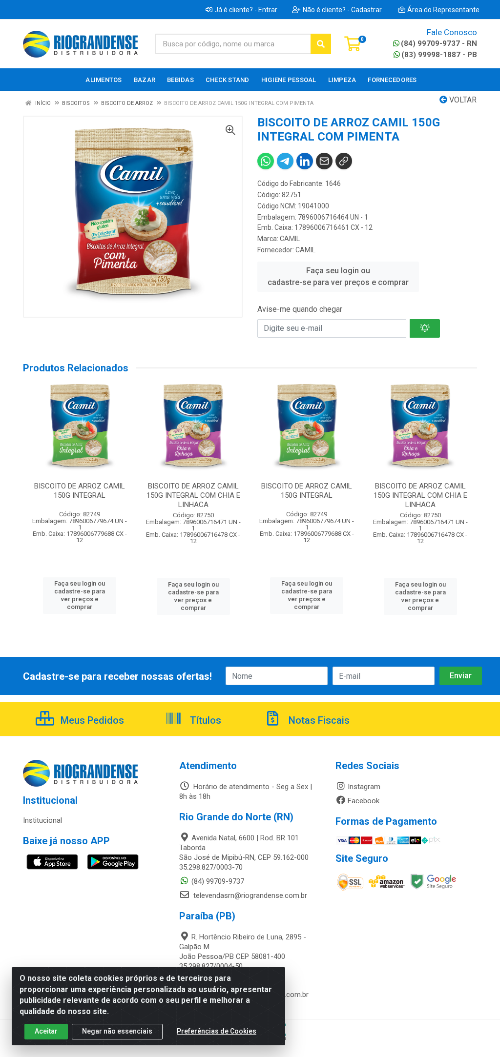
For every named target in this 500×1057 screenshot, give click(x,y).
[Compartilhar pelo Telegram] (285, 161)
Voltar (462, 99)
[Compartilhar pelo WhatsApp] (265, 161)
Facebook (363, 800)
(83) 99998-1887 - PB (439, 54)
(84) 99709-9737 (217, 881)
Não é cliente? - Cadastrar (342, 9)
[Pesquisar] (321, 44)
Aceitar (46, 1031)
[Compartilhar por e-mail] (324, 161)
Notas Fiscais (318, 720)
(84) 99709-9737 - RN (439, 43)
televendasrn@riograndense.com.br (249, 895)
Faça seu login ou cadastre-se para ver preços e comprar (338, 276)
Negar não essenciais (117, 1031)
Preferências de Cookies (216, 1031)
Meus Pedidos (91, 720)
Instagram (364, 786)
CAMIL (290, 239)
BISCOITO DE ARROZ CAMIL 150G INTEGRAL (79, 491)
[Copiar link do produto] (343, 161)
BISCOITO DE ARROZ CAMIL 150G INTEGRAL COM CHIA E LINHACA (193, 495)
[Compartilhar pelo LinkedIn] (304, 161)
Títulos (204, 720)
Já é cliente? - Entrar (245, 9)
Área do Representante (443, 9)
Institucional (42, 820)
